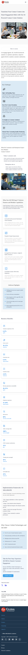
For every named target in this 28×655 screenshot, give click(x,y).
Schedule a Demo (8, 575)
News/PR (3, 591)
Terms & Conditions (5, 650)
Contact (3, 645)
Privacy (3, 648)
